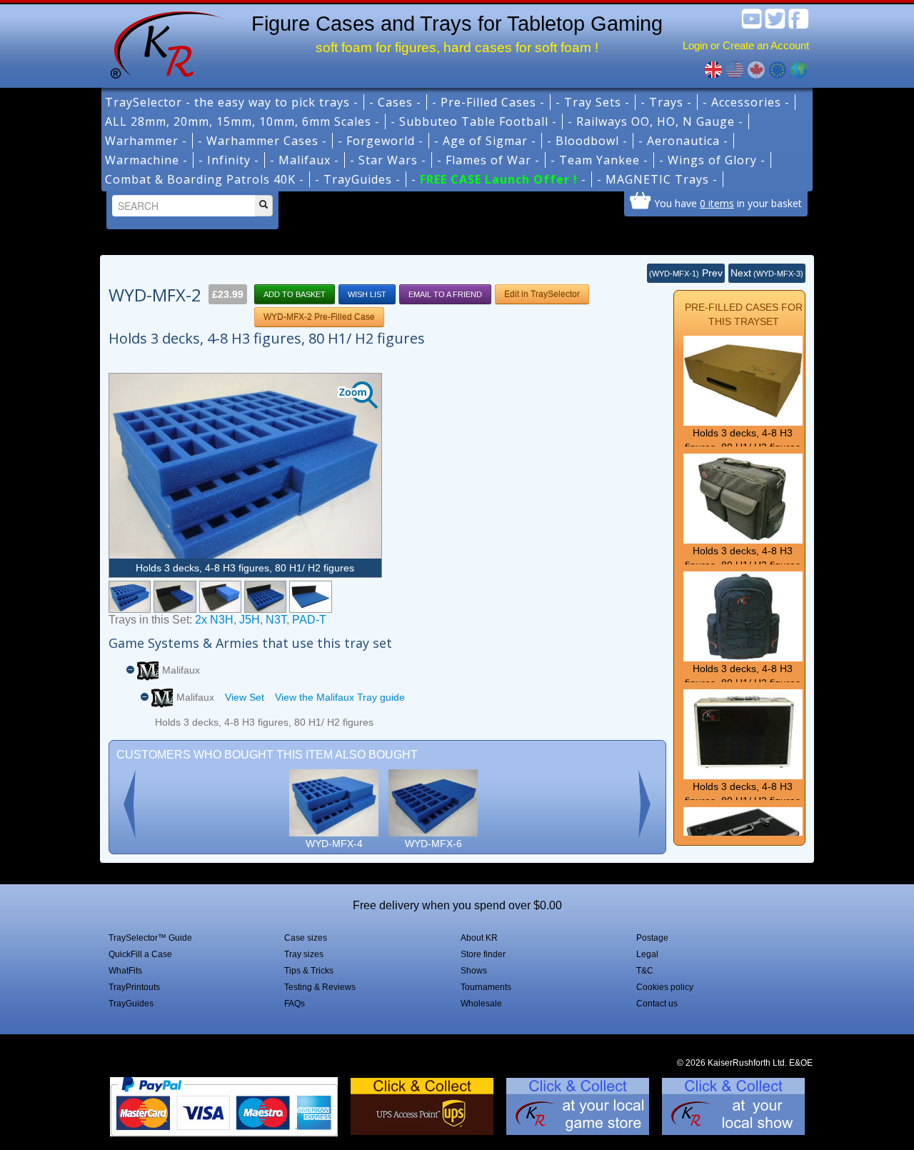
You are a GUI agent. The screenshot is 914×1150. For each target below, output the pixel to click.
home (162, 43)
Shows (474, 971)
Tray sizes (303, 954)
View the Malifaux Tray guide (340, 697)
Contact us (657, 1004)
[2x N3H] (175, 597)
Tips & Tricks (308, 971)
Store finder (483, 954)
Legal (647, 954)
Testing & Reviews (320, 987)
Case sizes (305, 938)
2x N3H (214, 620)
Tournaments (486, 987)
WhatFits (125, 971)
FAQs (294, 1004)
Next (766, 273)
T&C (644, 971)
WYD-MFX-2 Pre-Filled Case (319, 317)
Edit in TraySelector (542, 294)
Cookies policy (664, 987)
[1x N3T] (265, 597)
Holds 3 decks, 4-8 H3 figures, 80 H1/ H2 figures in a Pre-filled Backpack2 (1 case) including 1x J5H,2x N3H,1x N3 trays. (742, 697)
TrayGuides (131, 1004)
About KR (479, 938)
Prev (686, 273)
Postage (652, 938)
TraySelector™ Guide (150, 938)
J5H (249, 620)
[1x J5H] (220, 597)
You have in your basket (728, 202)
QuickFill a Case (140, 954)
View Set (244, 697)
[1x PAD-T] (310, 597)
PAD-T (309, 620)
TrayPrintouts (134, 987)
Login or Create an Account (746, 45)
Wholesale (481, 1004)
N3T (276, 620)
